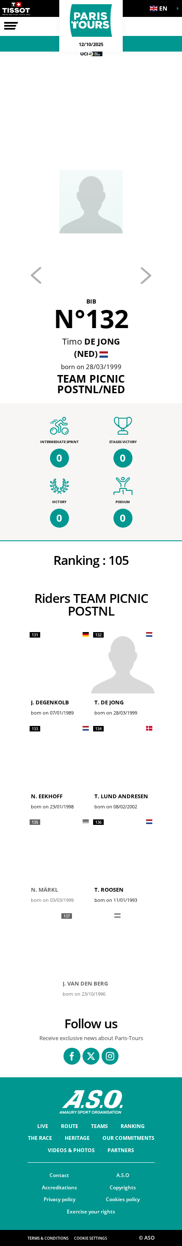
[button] (161, 8)
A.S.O (122, 1175)
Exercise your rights (91, 1211)
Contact (59, 1175)
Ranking (133, 1126)
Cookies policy (123, 1199)
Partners (121, 1150)
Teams (99, 1126)
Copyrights (123, 1187)
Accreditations (59, 1187)
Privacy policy (59, 1199)
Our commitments (128, 1138)
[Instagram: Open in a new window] (110, 1056)
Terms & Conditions (48, 1238)
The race (40, 1138)
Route (69, 1126)
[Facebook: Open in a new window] (71, 1056)
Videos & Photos (71, 1150)
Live (42, 1126)
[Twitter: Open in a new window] (91, 1056)
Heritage (77, 1138)
